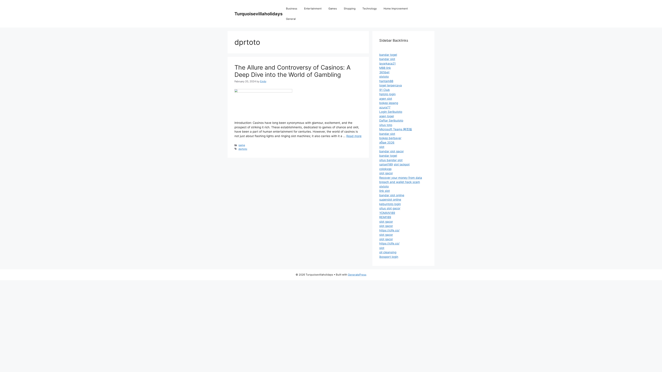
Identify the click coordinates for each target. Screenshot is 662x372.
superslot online (390, 199)
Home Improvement (396, 8)
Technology (369, 8)
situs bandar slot (391, 160)
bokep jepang (388, 103)
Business (291, 8)
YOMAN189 (387, 213)
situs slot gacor (389, 208)
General (291, 18)
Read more (354, 136)
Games (332, 8)
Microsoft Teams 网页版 (395, 129)
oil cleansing (387, 252)
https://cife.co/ (389, 230)
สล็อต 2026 (386, 142)
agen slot (385, 98)
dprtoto (242, 148)
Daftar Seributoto (391, 120)
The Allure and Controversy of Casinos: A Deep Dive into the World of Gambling (292, 71)
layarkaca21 (387, 63)
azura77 (384, 107)
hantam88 (386, 81)
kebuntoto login (390, 204)
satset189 (386, 164)
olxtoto (384, 76)
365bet (384, 72)
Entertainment (313, 8)
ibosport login (388, 257)
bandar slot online (391, 195)
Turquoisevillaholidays (258, 13)
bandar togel (388, 54)
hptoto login (387, 94)
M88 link (385, 68)
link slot (384, 191)
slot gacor (386, 173)
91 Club (384, 90)
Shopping (349, 8)
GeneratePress (357, 274)
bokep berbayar (390, 138)
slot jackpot (402, 164)
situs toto (385, 125)
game (241, 145)
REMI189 (385, 217)
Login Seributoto (390, 111)
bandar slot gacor (391, 151)
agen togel (386, 116)
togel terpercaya (390, 85)
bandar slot (387, 59)
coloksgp (385, 169)
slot (381, 147)
